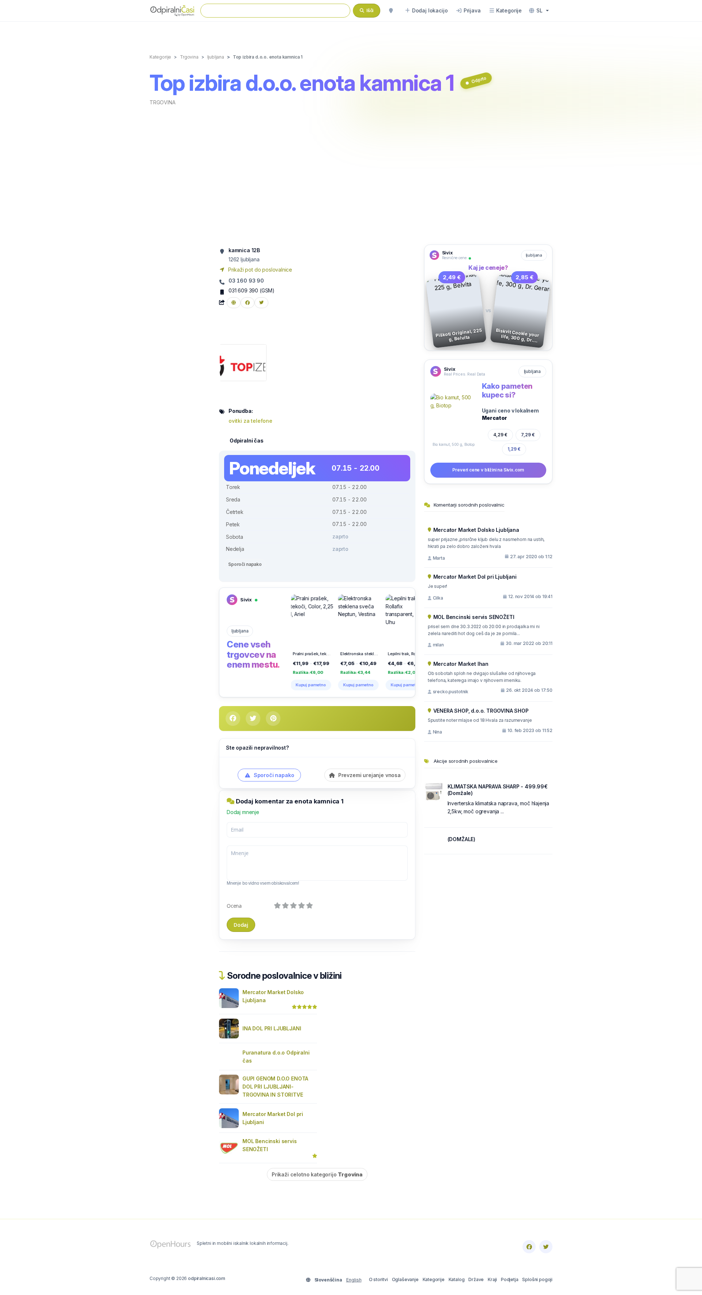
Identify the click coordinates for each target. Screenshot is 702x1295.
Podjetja (509, 1279)
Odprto (479, 79)
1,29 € (514, 449)
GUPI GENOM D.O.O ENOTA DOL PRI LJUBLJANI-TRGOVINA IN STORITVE (275, 1086)
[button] (538, 11)
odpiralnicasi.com (206, 1278)
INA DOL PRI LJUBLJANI (271, 1028)
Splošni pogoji (537, 1279)
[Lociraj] (391, 11)
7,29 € (528, 434)
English (354, 1280)
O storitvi (378, 1279)
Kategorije (434, 1279)
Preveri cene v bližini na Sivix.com (488, 470)
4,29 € (500, 434)
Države (476, 1279)
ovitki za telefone (250, 421)
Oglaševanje (405, 1279)
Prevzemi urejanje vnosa (369, 775)
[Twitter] (545, 1246)
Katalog (457, 1279)
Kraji (492, 1279)
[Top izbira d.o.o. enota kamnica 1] (242, 362)
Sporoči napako (245, 564)
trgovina (163, 102)
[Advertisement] (351, 174)
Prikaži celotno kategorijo (317, 1174)
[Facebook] (529, 1246)
